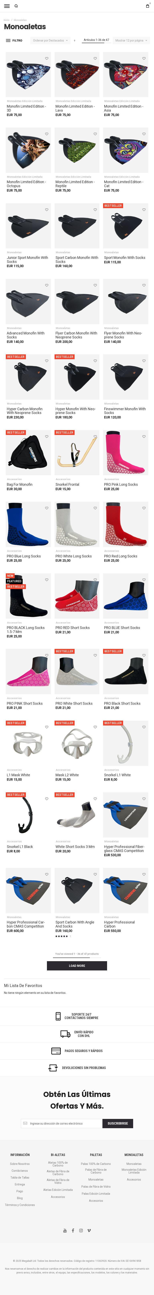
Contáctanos (20, 1170)
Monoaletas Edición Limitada (24, 101)
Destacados (57, 40)
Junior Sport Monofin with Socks (27, 259)
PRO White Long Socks (74, 556)
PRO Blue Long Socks (24, 556)
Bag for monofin (19, 484)
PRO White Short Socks (74, 703)
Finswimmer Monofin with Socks (125, 411)
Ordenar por (40, 40)
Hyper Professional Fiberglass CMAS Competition (124, 849)
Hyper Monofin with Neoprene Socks (76, 411)
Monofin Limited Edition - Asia (123, 108)
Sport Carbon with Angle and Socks (75, 924)
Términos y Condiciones (20, 1205)
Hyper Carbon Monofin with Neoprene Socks (25, 411)
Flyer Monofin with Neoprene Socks (123, 335)
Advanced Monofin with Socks (26, 335)
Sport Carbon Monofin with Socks (77, 259)
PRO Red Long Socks (120, 556)
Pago (19, 1191)
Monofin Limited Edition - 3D (26, 108)
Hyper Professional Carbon (119, 924)
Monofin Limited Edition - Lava (75, 108)
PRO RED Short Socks (73, 628)
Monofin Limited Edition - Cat (123, 184)
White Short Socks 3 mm (75, 847)
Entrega (20, 1184)
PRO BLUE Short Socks (122, 628)
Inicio (6, 20)
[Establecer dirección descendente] (74, 40)
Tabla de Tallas (19, 1177)
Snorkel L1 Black (20, 847)
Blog (20, 1198)
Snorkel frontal (67, 484)
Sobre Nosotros (20, 1163)
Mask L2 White (67, 775)
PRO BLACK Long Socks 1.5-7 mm (26, 630)
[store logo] (77, 6)
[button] (46, 58)
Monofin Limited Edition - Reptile (75, 184)
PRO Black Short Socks (122, 703)
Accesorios (14, 479)
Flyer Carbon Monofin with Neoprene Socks (76, 335)
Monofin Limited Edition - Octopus (26, 184)
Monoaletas (14, 252)
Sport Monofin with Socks (124, 257)
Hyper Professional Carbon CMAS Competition (26, 924)
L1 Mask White (18, 775)
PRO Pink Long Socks (121, 484)
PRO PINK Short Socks (25, 703)
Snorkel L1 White (117, 775)
